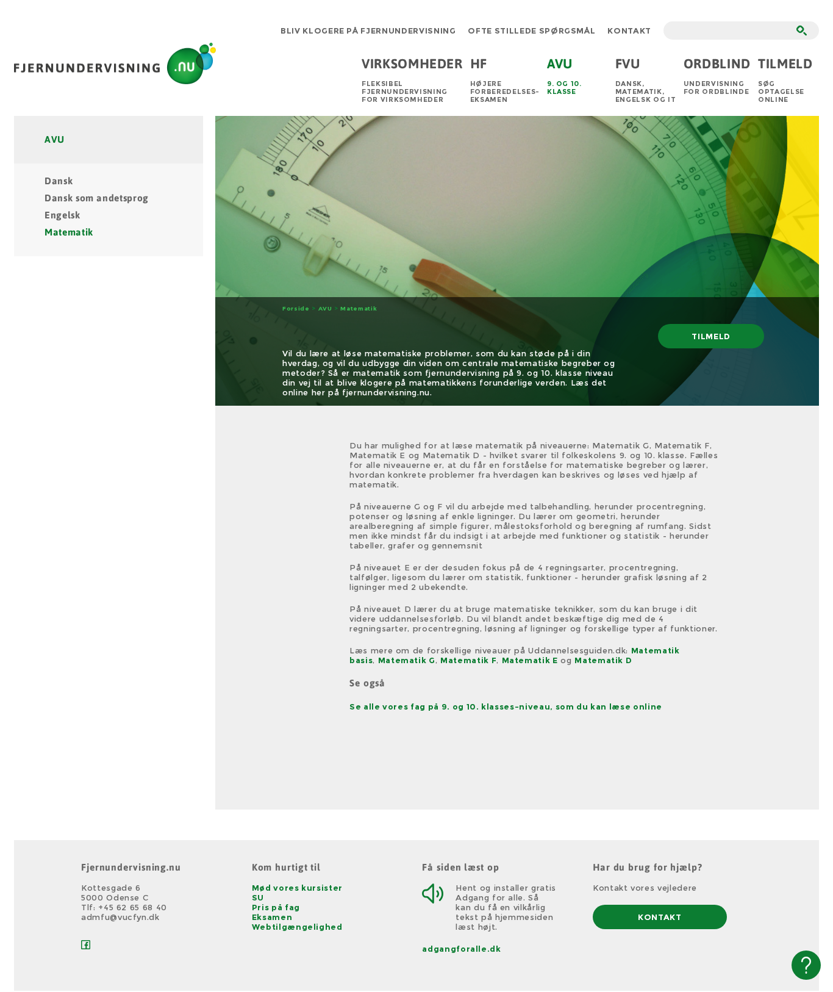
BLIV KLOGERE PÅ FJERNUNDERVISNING (368, 30)
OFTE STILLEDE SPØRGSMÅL (531, 30)
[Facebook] (85, 946)
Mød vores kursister (297, 888)
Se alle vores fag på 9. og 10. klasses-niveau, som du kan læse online (505, 706)
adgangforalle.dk (461, 949)
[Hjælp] (806, 965)
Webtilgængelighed (297, 927)
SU (258, 897)
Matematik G (406, 660)
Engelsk (62, 215)
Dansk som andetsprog (97, 198)
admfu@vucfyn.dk (120, 917)
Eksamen (272, 917)
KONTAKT (629, 30)
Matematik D (603, 660)
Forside (296, 308)
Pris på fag (276, 907)
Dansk (59, 180)
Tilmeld (711, 336)
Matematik (69, 232)
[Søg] (801, 31)
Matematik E (530, 660)
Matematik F (468, 660)
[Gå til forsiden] (115, 79)
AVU (55, 139)
